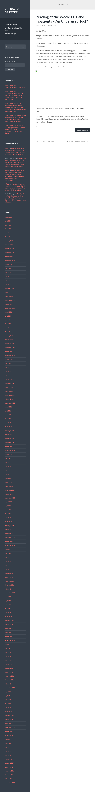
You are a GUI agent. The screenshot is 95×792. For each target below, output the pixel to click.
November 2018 (10, 585)
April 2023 (8, 375)
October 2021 (9, 446)
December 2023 (9, 344)
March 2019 (8, 569)
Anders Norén (79, 142)
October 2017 (9, 636)
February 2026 (9, 241)
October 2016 (9, 684)
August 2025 (9, 264)
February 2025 (9, 288)
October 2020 (9, 494)
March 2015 (8, 759)
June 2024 (8, 320)
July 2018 (8, 601)
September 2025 (10, 260)
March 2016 (8, 711)
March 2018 (8, 617)
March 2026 (8, 237)
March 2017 (8, 664)
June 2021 (8, 462)
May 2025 (8, 276)
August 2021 (9, 454)
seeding (7, 170)
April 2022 (8, 423)
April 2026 (8, 233)
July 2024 (8, 316)
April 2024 (8, 328)
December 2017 (9, 628)
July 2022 (8, 411)
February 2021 (9, 478)
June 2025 (8, 272)
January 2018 (9, 624)
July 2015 (8, 743)
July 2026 (8, 221)
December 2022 (9, 391)
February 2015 (9, 763)
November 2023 (10, 347)
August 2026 (9, 217)
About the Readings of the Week (13, 29)
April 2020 (8, 518)
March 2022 (8, 427)
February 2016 (9, 715)
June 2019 (8, 557)
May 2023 (8, 371)
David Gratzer (53, 25)
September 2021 (10, 450)
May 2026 (8, 229)
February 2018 (9, 620)
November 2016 (10, 680)
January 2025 (9, 292)
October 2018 (9, 589)
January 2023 (9, 387)
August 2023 (9, 359)
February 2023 (9, 383)
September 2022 (10, 403)
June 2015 (8, 747)
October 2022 (9, 399)
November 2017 (10, 632)
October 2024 (9, 304)
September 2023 (10, 355)
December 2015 (9, 723)
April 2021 (8, 470)
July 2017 (8, 648)
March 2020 (8, 521)
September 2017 (10, 640)
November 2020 (10, 490)
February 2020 (9, 525)
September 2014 (10, 783)
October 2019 (9, 541)
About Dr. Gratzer (11, 25)
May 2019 (8, 561)
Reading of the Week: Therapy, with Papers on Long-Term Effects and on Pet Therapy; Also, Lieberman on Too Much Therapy (15, 129)
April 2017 (8, 660)
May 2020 (8, 514)
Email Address (10, 61)
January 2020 (9, 529)
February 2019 (9, 573)
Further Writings (10, 34)
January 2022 (9, 434)
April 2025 (8, 280)
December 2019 (9, 533)
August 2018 (9, 597)
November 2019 (10, 537)
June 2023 (8, 367)
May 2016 (8, 704)
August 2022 (9, 407)
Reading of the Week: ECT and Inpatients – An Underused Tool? (62, 19)
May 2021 (8, 466)
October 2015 (9, 731)
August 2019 (9, 549)
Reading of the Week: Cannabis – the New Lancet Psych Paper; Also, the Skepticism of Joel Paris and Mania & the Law (15, 198)
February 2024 (9, 336)
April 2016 (8, 707)
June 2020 (8, 510)
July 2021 (8, 458)
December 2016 (9, 676)
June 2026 (8, 225)
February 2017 (9, 668)
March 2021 (8, 474)
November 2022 (10, 395)
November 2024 (10, 300)
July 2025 (8, 268)
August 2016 (9, 692)
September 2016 (10, 688)
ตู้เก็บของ (7, 184)
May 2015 (8, 751)
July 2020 (8, 506)
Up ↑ (88, 142)
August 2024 (9, 312)
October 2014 (9, 779)
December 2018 (9, 581)
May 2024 (8, 324)
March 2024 (8, 332)
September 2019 (10, 545)
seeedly (7, 148)
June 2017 (8, 652)
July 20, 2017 (40, 25)
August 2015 (9, 739)
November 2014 (10, 775)
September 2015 (10, 735)
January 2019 (9, 577)
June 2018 (8, 605)
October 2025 (9, 256)
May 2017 (8, 656)
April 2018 (8, 612)
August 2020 (9, 502)
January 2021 (9, 482)
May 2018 (8, 609)
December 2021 (9, 438)
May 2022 (8, 419)
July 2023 (8, 363)
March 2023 (8, 379)
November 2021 (10, 442)
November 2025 (10, 252)
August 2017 (9, 644)
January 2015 (9, 767)
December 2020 (9, 486)
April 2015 (8, 755)
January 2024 (9, 340)
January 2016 (9, 719)
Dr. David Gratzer (12, 10)
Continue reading (82, 130)
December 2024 (9, 296)
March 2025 (8, 284)
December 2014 (9, 771)
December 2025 (9, 248)
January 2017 (9, 672)
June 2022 (8, 415)
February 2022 (9, 431)
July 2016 (8, 696)
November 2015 (10, 727)
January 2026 (9, 245)
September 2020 (10, 498)
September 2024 (10, 308)
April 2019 (8, 565)
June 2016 (8, 700)
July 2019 (8, 553)
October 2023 (9, 351)
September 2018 (10, 593)
